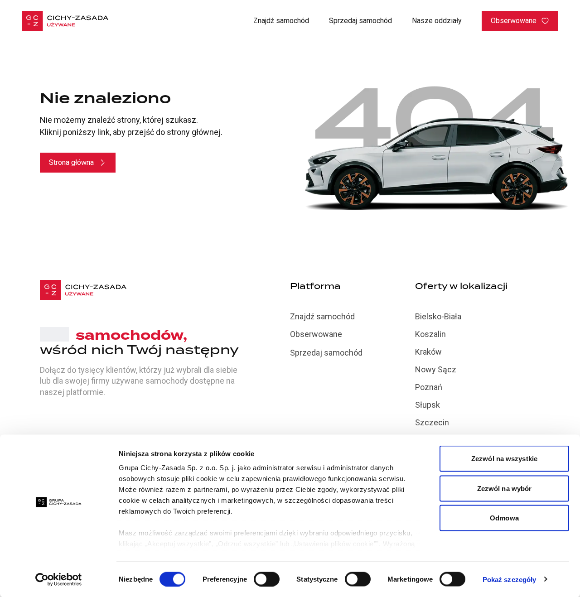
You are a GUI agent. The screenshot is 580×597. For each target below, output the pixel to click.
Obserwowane (513, 20)
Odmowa (504, 518)
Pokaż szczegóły (509, 579)
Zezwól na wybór (504, 488)
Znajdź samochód (281, 20)
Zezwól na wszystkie (504, 458)
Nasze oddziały (437, 20)
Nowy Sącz (435, 369)
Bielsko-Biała (438, 316)
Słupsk (427, 404)
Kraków (428, 351)
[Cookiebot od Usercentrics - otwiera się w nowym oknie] (58, 579)
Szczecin (432, 422)
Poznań (428, 387)
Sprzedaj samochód (360, 20)
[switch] (267, 579)
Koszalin (430, 334)
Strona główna (71, 162)
